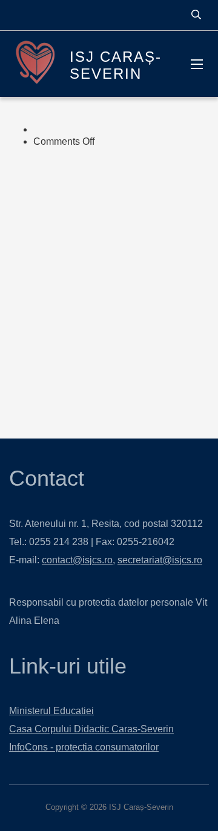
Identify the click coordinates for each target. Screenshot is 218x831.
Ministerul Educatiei (51, 711)
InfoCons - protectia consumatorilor (84, 747)
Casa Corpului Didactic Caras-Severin (91, 729)
